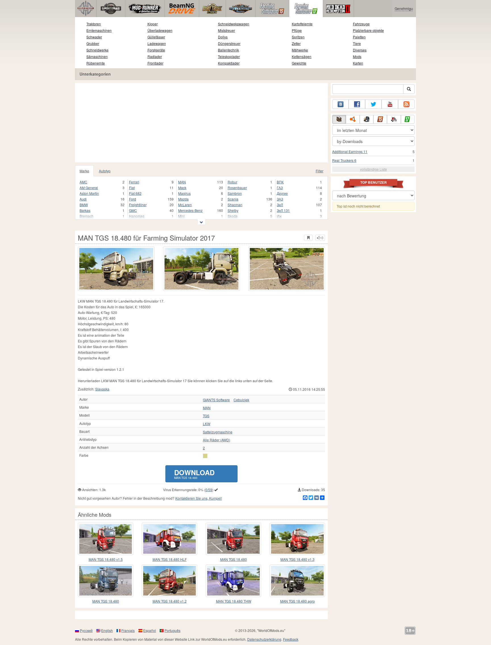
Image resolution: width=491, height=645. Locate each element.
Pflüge (297, 30)
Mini (181, 216)
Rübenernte (95, 63)
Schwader (94, 36)
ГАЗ (280, 187)
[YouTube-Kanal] (390, 104)
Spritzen (298, 36)
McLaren (185, 204)
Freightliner (138, 204)
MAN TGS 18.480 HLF (170, 559)
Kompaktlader (229, 63)
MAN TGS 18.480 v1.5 (106, 559)
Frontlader (155, 63)
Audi (83, 199)
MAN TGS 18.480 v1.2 (170, 601)
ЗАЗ (280, 199)
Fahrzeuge (361, 23)
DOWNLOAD (194, 474)
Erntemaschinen (99, 30)
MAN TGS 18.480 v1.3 (297, 559)
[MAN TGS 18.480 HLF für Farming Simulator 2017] (169, 539)
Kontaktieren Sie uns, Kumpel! (198, 498)
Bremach (86, 216)
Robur (232, 181)
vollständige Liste (373, 169)
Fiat (132, 187)
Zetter (296, 43)
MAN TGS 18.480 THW (233, 601)
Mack (182, 187)
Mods (357, 56)
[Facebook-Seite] (357, 104)
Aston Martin (89, 193)
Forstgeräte (156, 49)
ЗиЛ (280, 204)
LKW (206, 423)
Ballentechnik (228, 49)
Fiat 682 (135, 193)
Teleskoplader (229, 56)
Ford (132, 199)
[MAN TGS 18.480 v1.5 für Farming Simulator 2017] (105, 539)
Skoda (233, 216)
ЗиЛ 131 (283, 210)
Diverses (360, 49)
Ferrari (134, 181)
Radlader (154, 56)
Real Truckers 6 (344, 160)
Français (128, 630)
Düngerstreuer (229, 43)
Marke (84, 170)
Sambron (235, 193)
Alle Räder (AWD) (216, 440)
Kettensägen (301, 56)
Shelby (233, 210)
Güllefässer (156, 36)
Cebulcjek (241, 399)
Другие (282, 193)
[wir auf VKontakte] (340, 104)
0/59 (208, 489)
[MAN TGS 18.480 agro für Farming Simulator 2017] (297, 581)
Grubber (92, 43)
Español (149, 630)
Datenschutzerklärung (264, 639)
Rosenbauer (237, 187)
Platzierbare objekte (368, 30)
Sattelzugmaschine (217, 432)
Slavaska (102, 388)
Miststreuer (226, 30)
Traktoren (93, 23)
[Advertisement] (201, 122)
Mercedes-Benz (190, 210)
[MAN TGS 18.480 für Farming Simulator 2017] (116, 269)
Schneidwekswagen (233, 23)
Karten (358, 63)
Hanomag (136, 216)
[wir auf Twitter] (373, 104)
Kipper (152, 23)
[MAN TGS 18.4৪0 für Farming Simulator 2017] (105, 581)
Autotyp (105, 170)
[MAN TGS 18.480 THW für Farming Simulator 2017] (233, 581)
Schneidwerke (97, 49)
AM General (89, 187)
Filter (319, 170)
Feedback (290, 639)
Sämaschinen (97, 56)
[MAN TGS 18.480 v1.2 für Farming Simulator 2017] (169, 581)
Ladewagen (156, 43)
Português (172, 630)
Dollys (223, 36)
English (107, 630)
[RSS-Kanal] (406, 104)
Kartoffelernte (302, 23)
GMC (133, 210)
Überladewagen (159, 30)
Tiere (357, 43)
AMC (83, 181)
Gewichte (299, 63)
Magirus (184, 193)
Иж (279, 216)
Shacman (235, 204)
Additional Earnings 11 (349, 151)
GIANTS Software (216, 399)
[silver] (205, 456)
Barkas (85, 210)
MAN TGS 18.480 (233, 559)
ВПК (280, 181)
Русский (86, 630)
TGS (206, 415)
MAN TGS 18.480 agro (297, 601)
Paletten (359, 36)
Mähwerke (300, 49)
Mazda (183, 199)
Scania (233, 199)
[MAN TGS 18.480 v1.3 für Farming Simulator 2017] (297, 539)
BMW (84, 204)
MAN (182, 181)
